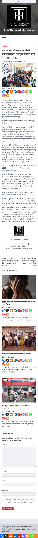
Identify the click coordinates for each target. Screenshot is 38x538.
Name (5, 471)
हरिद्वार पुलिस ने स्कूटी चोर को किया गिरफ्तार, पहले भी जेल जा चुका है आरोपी (18, 407)
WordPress (6, 531)
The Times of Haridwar (19, 30)
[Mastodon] (23, 92)
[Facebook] (4, 92)
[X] (7, 92)
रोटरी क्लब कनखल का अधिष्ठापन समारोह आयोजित (16, 354)
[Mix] (26, 92)
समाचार (5, 46)
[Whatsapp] (30, 92)
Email (4, 481)
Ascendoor (21, 529)
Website (5, 490)
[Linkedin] (15, 92)
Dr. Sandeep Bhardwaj (10, 61)
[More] (7, 95)
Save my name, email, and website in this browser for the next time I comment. (20, 501)
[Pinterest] (19, 92)
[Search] (34, 37)
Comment (6, 445)
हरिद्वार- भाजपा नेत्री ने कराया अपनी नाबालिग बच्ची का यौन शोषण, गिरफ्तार (18, 303)
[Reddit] (11, 92)
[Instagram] (4, 95)
